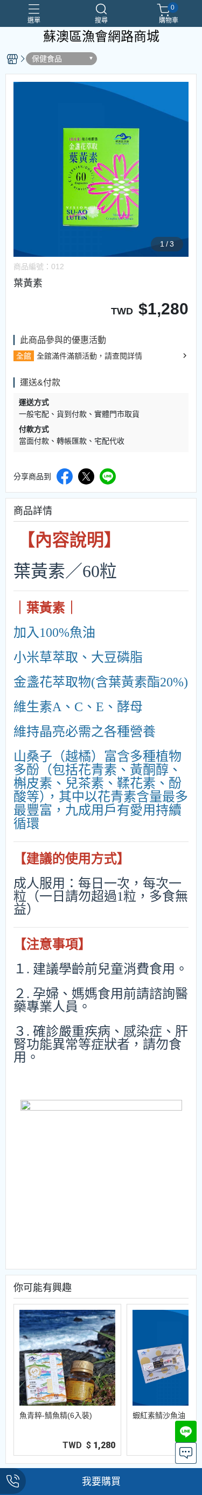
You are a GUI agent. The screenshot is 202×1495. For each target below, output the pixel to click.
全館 (23, 356)
